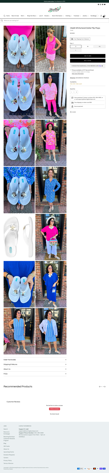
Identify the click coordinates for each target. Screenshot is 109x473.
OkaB (71, 30)
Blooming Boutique (16, 467)
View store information (78, 73)
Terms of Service (8, 463)
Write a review (54, 409)
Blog (5, 443)
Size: (72, 43)
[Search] (2, 20)
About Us (6, 449)
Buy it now (87, 60)
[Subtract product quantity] (71, 92)
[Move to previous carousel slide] (100, 386)
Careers (6, 457)
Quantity (72, 89)
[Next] (98, 16)
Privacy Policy (8, 460)
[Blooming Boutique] (54, 9)
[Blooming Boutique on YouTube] (104, 4)
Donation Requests (9, 455)
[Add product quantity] (76, 92)
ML (100, 46)
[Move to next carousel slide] (104, 386)
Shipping (72, 78)
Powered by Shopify (8, 469)
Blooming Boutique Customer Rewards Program (9, 438)
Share (74, 112)
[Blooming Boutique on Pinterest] (102, 4)
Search (6, 429)
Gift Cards (7, 446)
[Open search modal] (4, 15)
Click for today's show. (49, 1)
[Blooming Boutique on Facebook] (98, 4)
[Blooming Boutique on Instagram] (100, 4)
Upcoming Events (9, 452)
